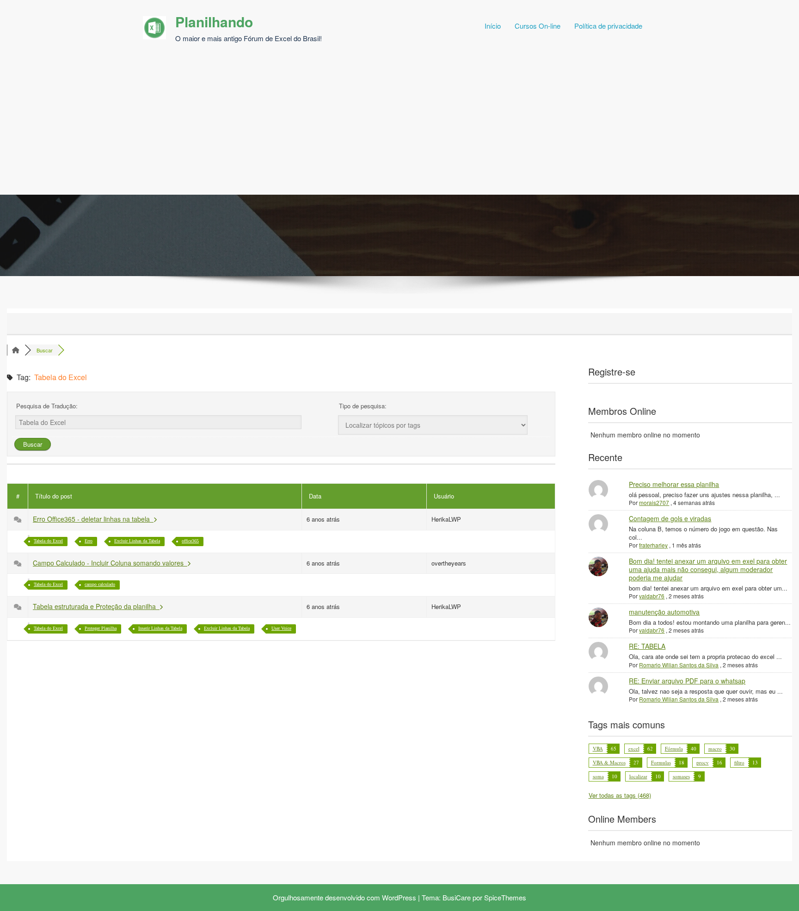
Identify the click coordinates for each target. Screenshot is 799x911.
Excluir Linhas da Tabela (137, 540)
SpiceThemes (505, 897)
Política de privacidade (608, 26)
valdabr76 (651, 596)
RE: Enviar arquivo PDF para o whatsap (687, 680)
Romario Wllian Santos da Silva (679, 665)
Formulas (661, 762)
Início (493, 26)
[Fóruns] (15, 350)
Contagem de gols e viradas (670, 518)
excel (633, 748)
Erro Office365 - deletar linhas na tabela (93, 518)
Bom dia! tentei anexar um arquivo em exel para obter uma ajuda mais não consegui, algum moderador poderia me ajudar (708, 569)
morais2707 (654, 502)
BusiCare (457, 897)
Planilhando (214, 21)
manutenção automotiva (664, 611)
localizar (638, 776)
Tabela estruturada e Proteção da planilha (96, 606)
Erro (88, 540)
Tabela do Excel (48, 540)
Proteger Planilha (101, 628)
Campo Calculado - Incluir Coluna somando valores (110, 562)
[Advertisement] (399, 125)
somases (681, 776)
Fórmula (674, 748)
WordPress (399, 897)
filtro (739, 762)
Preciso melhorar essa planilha (674, 484)
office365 (190, 540)
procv (702, 762)
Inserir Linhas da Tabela (160, 628)
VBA (598, 748)
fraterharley (653, 545)
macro (715, 748)
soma (598, 776)
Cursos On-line (537, 26)
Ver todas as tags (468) (620, 795)
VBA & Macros (609, 762)
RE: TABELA (647, 646)
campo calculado (100, 584)
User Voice (281, 628)
